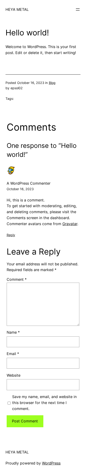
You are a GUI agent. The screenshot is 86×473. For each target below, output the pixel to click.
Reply (11, 235)
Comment (17, 279)
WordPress (51, 463)
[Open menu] (77, 9)
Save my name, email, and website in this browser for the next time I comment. (44, 402)
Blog (52, 83)
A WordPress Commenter (28, 183)
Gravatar (69, 223)
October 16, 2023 (20, 189)
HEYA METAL (17, 9)
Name (13, 332)
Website (13, 375)
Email (13, 353)
